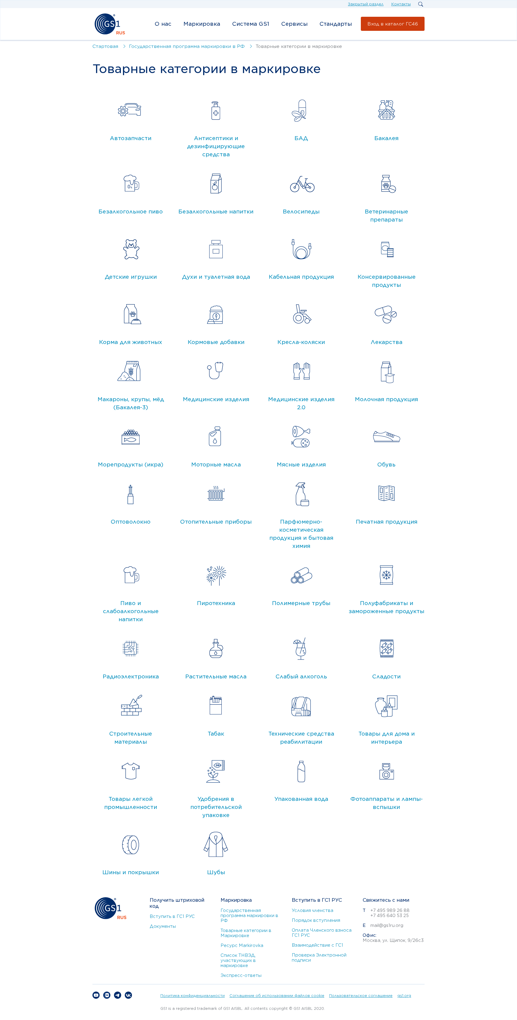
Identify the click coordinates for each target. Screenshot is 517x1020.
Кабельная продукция (301, 277)
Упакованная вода (301, 799)
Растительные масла (216, 676)
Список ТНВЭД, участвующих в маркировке (238, 960)
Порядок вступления (316, 920)
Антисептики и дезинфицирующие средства (216, 146)
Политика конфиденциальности (192, 995)
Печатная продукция (386, 522)
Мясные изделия (301, 464)
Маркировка (201, 24)
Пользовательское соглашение (361, 995)
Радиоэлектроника (131, 676)
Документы (163, 926)
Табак (216, 733)
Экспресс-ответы (241, 975)
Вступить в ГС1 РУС (172, 916)
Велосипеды (301, 211)
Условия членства (312, 910)
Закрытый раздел (366, 4)
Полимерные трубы (301, 603)
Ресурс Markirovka (242, 945)
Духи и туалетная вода (216, 277)
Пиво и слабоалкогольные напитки (131, 611)
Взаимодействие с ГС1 (317, 945)
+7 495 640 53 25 (389, 915)
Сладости (386, 676)
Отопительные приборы (216, 522)
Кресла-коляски (301, 342)
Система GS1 (250, 24)
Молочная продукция (386, 399)
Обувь (386, 464)
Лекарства (386, 342)
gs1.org (404, 995)
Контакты (401, 4)
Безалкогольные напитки (215, 211)
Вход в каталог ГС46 (392, 24)
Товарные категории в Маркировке (246, 933)
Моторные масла (216, 464)
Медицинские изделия (216, 399)
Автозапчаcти (130, 138)
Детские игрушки (131, 277)
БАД (301, 138)
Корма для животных (130, 342)
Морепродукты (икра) (130, 464)
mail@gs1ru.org (386, 925)
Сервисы (294, 24)
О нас (163, 24)
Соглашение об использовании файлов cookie (276, 995)
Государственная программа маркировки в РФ (249, 915)
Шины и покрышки (130, 872)
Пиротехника (216, 603)
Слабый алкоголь (301, 676)
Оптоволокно (130, 522)
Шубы (216, 872)
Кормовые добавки (216, 342)
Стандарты (336, 24)
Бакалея (386, 138)
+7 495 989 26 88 (390, 910)
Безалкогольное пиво (130, 211)
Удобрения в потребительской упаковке (216, 807)
